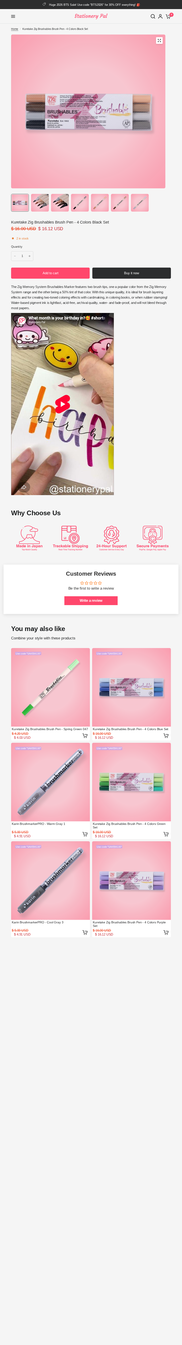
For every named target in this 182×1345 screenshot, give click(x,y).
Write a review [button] (91, 600)
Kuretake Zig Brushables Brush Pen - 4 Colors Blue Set (130, 729)
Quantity (16, 246)
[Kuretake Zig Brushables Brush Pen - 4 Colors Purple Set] (131, 880)
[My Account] (160, 16)
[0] (167, 16)
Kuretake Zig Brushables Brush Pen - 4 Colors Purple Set (129, 924)
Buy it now (131, 273)
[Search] (153, 16)
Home (14, 29)
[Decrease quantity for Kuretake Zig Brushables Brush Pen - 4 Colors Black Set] (14, 256)
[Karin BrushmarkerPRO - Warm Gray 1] (50, 782)
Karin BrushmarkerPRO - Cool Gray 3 (37, 922)
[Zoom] (159, 40)
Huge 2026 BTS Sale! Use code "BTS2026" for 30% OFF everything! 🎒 (94, 4)
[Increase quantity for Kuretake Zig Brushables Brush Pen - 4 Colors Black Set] (29, 256)
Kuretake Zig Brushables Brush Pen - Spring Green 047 (50, 729)
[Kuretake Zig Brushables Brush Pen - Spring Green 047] (50, 687)
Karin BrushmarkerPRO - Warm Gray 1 (38, 824)
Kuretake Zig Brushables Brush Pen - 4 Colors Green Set (129, 825)
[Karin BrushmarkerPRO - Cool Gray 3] (50, 880)
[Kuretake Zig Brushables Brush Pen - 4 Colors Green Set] (131, 782)
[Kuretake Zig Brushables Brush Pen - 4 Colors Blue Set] (131, 687)
